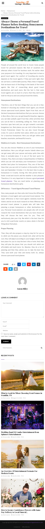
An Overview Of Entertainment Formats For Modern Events (19, 472)
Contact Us (17, 527)
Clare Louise (6, 398)
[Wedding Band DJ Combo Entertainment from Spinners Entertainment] (22, 415)
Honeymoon (5, 18)
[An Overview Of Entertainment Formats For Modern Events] (22, 454)
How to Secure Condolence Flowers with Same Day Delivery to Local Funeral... (20, 511)
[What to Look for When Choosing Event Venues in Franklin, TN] (22, 376)
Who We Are (26, 527)
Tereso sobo (6, 437)
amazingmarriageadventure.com (33, 522)
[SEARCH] (41, 348)
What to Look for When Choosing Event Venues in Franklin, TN (21, 394)
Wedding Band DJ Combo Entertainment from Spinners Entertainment (20, 433)
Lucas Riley (6, 30)
